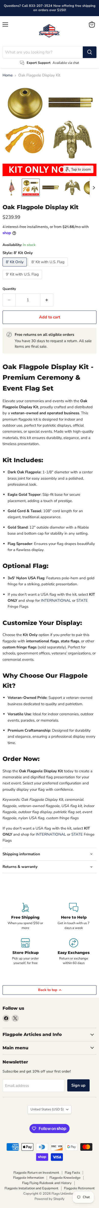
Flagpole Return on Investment (36, 1172)
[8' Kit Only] (15, 267)
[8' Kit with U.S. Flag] (48, 267)
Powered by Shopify (49, 1199)
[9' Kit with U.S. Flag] (23, 280)
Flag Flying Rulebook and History (47, 1183)
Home (8, 75)
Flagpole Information (28, 1177)
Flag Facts (72, 1172)
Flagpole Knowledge (65, 1177)
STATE (82, 600)
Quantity (9, 289)
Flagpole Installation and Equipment (31, 1188)
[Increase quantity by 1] (46, 300)
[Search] (89, 52)
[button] (12, 187)
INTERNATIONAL (56, 600)
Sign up (78, 1085)
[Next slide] (94, 187)
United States (47, 1109)
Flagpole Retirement (79, 1188)
